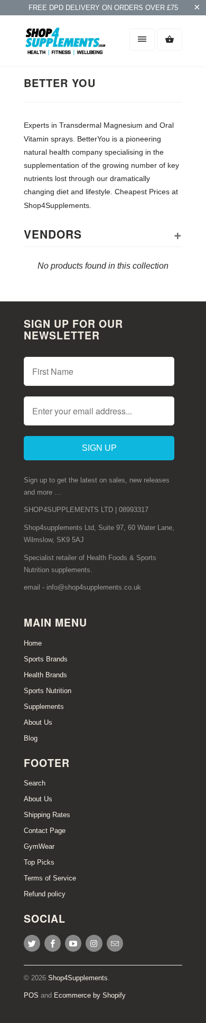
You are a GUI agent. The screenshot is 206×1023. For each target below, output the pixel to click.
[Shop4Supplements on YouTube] (73, 943)
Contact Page (44, 831)
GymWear (39, 846)
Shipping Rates (47, 815)
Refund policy (44, 894)
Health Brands (45, 675)
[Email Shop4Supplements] (115, 943)
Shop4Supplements (78, 978)
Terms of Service (50, 878)
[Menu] (142, 40)
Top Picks (39, 862)
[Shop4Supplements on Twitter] (32, 943)
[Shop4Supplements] (66, 45)
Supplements (44, 707)
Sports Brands (46, 659)
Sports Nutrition (47, 691)
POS (31, 995)
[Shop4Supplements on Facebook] (52, 943)
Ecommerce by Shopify (90, 995)
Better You (60, 82)
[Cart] (169, 40)
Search (34, 783)
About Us (38, 722)
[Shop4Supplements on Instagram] (94, 943)
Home (33, 643)
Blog (31, 738)
